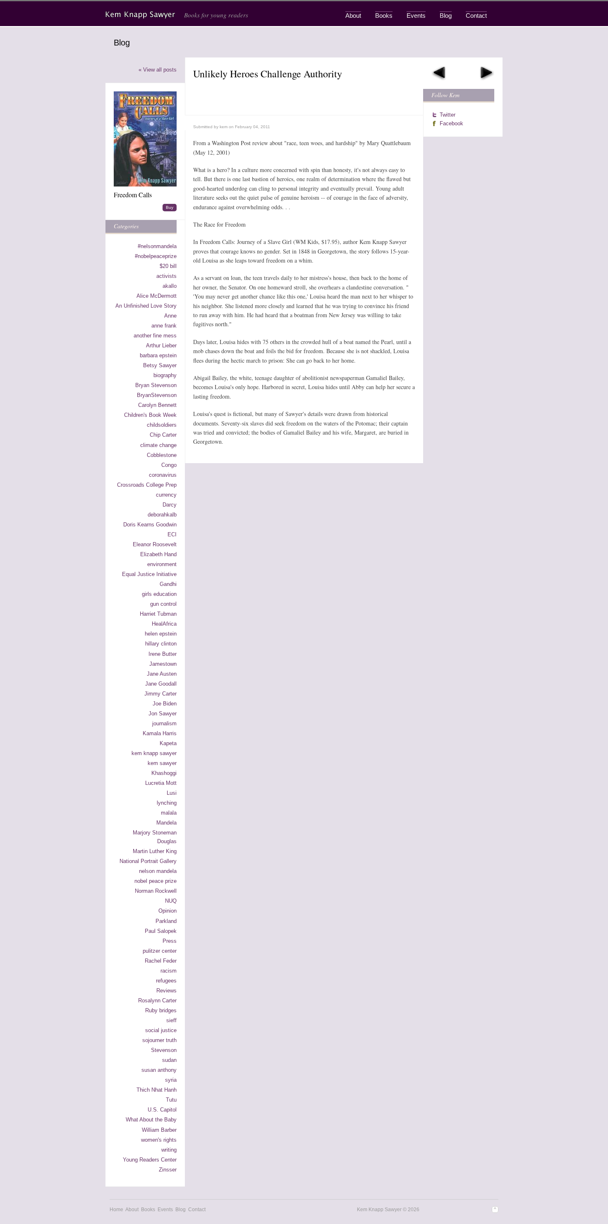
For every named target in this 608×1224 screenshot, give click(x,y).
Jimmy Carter (160, 694)
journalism (164, 723)
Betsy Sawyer (160, 365)
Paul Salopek (161, 931)
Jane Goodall (161, 684)
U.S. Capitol (162, 1110)
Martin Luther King (155, 851)
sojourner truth (159, 1040)
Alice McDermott (156, 296)
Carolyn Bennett (157, 405)
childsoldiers (162, 425)
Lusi (172, 793)
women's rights (159, 1140)
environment (162, 564)
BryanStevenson (157, 395)
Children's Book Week (150, 415)
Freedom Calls (133, 194)
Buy (169, 207)
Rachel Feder (161, 961)
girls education (159, 594)
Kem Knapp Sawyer (141, 15)
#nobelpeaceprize (156, 256)
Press (170, 941)
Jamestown (163, 664)
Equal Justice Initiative (149, 574)
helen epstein (161, 634)
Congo (169, 465)
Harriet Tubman (158, 614)
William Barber (159, 1130)
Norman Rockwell (156, 891)
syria (171, 1080)
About (353, 15)
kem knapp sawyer (154, 753)
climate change (158, 445)
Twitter (447, 115)
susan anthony (159, 1070)
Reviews (166, 990)
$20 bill (168, 266)
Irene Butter (162, 654)
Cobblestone (162, 455)
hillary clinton (161, 644)
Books (384, 15)
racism (168, 971)
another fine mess (155, 335)
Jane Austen (162, 674)
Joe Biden (165, 703)
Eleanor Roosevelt (155, 544)
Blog (446, 15)
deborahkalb (162, 515)
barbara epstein (158, 355)
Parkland (166, 921)
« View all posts (158, 70)
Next (486, 73)
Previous (438, 73)
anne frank (164, 326)
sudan (169, 1060)
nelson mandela (158, 871)
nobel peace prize (155, 881)
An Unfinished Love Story (146, 306)
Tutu (171, 1100)
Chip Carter (163, 435)
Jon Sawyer (162, 713)
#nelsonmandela (157, 246)
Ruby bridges (161, 1010)
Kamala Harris (160, 733)
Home (116, 1209)
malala (169, 813)
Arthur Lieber (161, 345)
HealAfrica (164, 624)
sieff (171, 1020)
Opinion (167, 911)
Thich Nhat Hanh (156, 1090)
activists (166, 276)
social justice (161, 1030)
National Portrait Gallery (148, 861)
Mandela (166, 823)
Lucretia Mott (161, 783)
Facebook (451, 123)
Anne (170, 316)
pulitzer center (160, 951)
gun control (163, 604)
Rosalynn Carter (157, 1000)
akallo (170, 286)
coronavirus (163, 475)
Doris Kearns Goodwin (150, 524)
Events (416, 15)
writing (169, 1150)
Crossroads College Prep (147, 485)
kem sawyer (162, 763)
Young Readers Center (150, 1160)
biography (165, 375)
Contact (476, 15)
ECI (172, 534)
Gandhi (168, 584)
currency (166, 495)
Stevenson (164, 1050)
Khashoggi (164, 773)
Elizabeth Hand (158, 554)
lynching (167, 803)
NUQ (171, 901)
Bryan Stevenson (156, 385)
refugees (166, 981)
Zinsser (168, 1170)
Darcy (170, 505)
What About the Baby (151, 1119)
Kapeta (168, 743)
